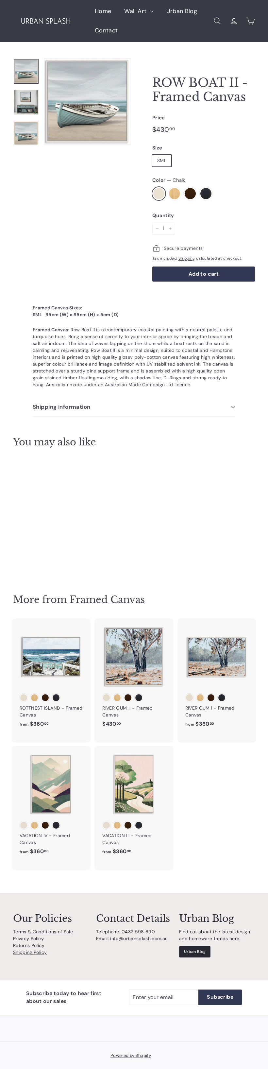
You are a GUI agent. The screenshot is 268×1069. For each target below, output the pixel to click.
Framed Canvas (107, 600)
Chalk (158, 193)
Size (157, 148)
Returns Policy (28, 945)
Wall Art (136, 11)
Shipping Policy (30, 952)
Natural (174, 193)
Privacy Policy (28, 938)
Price (158, 117)
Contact (106, 30)
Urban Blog (181, 11)
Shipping (186, 258)
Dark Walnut (190, 193)
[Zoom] (87, 101)
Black (205, 193)
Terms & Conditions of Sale (43, 932)
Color (168, 180)
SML (161, 161)
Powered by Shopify (130, 1055)
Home (103, 11)
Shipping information (62, 406)
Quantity (163, 215)
